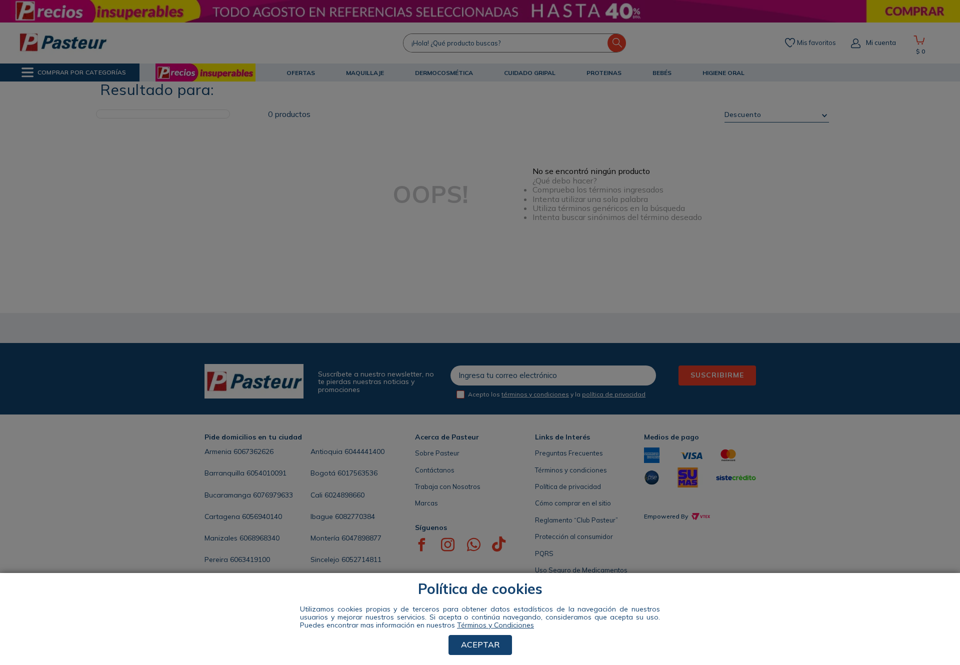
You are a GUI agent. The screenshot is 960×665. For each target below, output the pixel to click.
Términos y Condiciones (495, 625)
